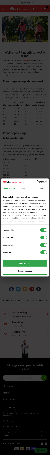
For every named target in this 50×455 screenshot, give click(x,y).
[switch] (43, 237)
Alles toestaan (25, 263)
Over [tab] (41, 189)
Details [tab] (25, 189)
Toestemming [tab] (9, 189)
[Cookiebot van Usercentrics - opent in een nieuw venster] (36, 181)
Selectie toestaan (25, 271)
